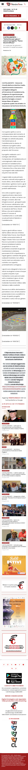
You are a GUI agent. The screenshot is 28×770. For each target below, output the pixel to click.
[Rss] (12, 668)
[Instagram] (7, 664)
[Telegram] (23, 664)
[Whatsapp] (16, 668)
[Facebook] (8, 27)
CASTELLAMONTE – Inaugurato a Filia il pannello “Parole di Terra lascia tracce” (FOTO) (14, 498)
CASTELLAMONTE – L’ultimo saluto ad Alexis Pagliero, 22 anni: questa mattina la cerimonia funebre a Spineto (13, 474)
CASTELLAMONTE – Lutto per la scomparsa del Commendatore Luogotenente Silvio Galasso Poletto (13, 427)
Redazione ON (7, 50)
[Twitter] (11, 664)
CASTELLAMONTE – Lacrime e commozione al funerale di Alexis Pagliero (12, 450)
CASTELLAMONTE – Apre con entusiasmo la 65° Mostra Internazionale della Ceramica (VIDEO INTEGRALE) (13, 522)
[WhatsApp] (15, 27)
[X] (12, 27)
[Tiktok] (19, 664)
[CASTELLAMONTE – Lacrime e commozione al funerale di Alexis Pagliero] (14, 439)
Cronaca (4, 447)
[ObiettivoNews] (14, 4)
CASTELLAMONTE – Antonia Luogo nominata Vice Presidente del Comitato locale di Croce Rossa (14, 546)
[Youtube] (15, 664)
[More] (19, 27)
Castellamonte (9, 35)
